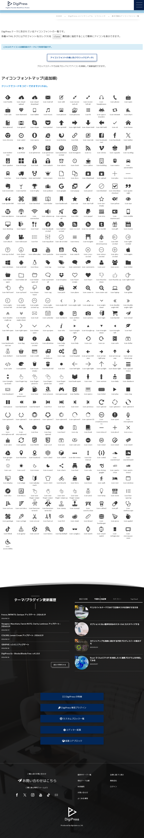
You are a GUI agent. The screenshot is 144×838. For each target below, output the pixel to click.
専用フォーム (39, 787)
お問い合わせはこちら (39, 781)
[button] (72, 696)
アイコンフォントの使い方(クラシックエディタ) (72, 57)
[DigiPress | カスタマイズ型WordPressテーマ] (17, 3)
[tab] (83, 599)
